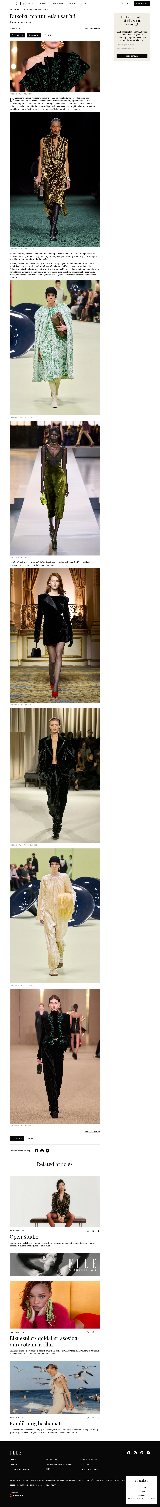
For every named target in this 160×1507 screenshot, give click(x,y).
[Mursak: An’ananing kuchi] (55, 1264)
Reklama (85, 1464)
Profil (129, 3)
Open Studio (24, 1236)
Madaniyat (58, 3)
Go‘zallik (43, 3)
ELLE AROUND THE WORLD (20, 1469)
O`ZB (84, 1469)
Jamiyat (72, 3)
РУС (90, 1469)
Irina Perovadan (92, 29)
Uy (11, 9)
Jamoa (13, 1459)
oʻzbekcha (141, 1487)
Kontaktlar (51, 1459)
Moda (30, 3)
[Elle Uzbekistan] (19, 3)
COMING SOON (142, 3)
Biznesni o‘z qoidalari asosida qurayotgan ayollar (43, 1341)
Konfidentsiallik (89, 1459)
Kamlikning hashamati (36, 1423)
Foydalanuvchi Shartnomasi (59, 1464)
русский (141, 1491)
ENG (96, 1469)
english (141, 1495)
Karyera (13, 1464)
